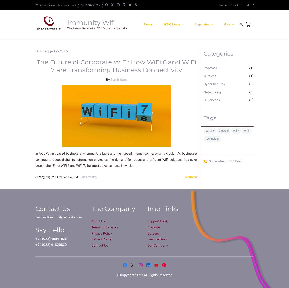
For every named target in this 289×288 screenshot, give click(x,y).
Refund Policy (101, 239)
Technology (212, 138)
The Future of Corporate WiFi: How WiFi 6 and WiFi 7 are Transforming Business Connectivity (116, 66)
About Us (98, 221)
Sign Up (235, 5)
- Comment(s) (87, 177)
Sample (209, 130)
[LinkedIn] (148, 265)
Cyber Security (214, 84)
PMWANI (210, 68)
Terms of (98, 227)
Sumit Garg (118, 80)
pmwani (224, 130)
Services (112, 227)
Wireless (210, 76)
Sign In (223, 5)
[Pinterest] (164, 265)
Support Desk (157, 221)
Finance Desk (157, 239)
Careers (153, 233)
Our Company (157, 245)
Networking (212, 92)
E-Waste (154, 227)
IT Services (212, 100)
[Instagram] (141, 265)
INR (248, 5)
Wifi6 (246, 130)
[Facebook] (125, 265)
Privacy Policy (101, 233)
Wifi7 (236, 130)
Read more (191, 177)
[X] (133, 265)
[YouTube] (156, 265)
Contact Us (99, 245)
